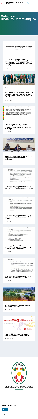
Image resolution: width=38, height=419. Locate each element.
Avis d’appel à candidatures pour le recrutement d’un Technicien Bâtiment (19, 187)
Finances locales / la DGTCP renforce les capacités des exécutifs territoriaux (18, 157)
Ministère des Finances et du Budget (14, 3)
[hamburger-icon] (4, 9)
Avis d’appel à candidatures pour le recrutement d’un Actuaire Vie (18, 277)
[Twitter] (3, 409)
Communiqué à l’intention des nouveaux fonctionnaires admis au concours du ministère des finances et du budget (19, 126)
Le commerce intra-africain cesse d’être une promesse (17, 306)
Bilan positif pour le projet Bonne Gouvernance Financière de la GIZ (17, 335)
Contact (7, 415)
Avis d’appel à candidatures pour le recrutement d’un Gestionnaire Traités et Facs (19, 217)
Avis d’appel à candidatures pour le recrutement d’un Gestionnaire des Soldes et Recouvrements (18, 247)
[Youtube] (6, 409)
